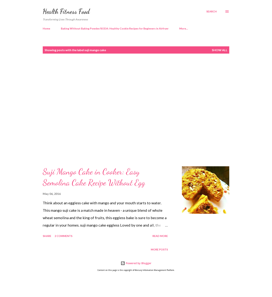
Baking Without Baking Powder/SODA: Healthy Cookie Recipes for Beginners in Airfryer (115, 28)
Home (46, 28)
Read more (160, 235)
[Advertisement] (129, 88)
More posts (159, 249)
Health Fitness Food (66, 11)
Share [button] (47, 235)
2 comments (63, 235)
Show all (219, 50)
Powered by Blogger (138, 263)
